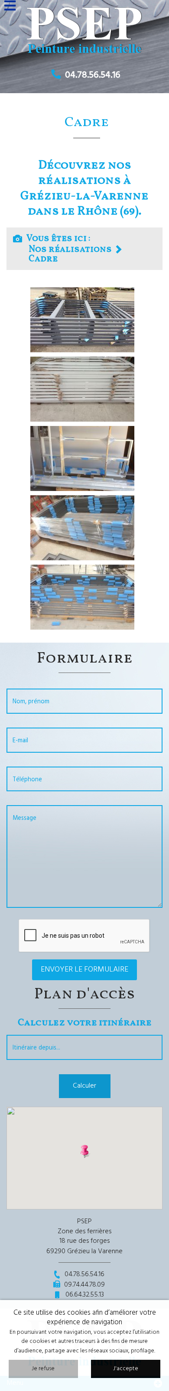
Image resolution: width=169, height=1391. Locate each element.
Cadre (43, 259)
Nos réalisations (70, 249)
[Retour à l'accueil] (84, 28)
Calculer (84, 1086)
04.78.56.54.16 (92, 75)
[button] (84, 1151)
